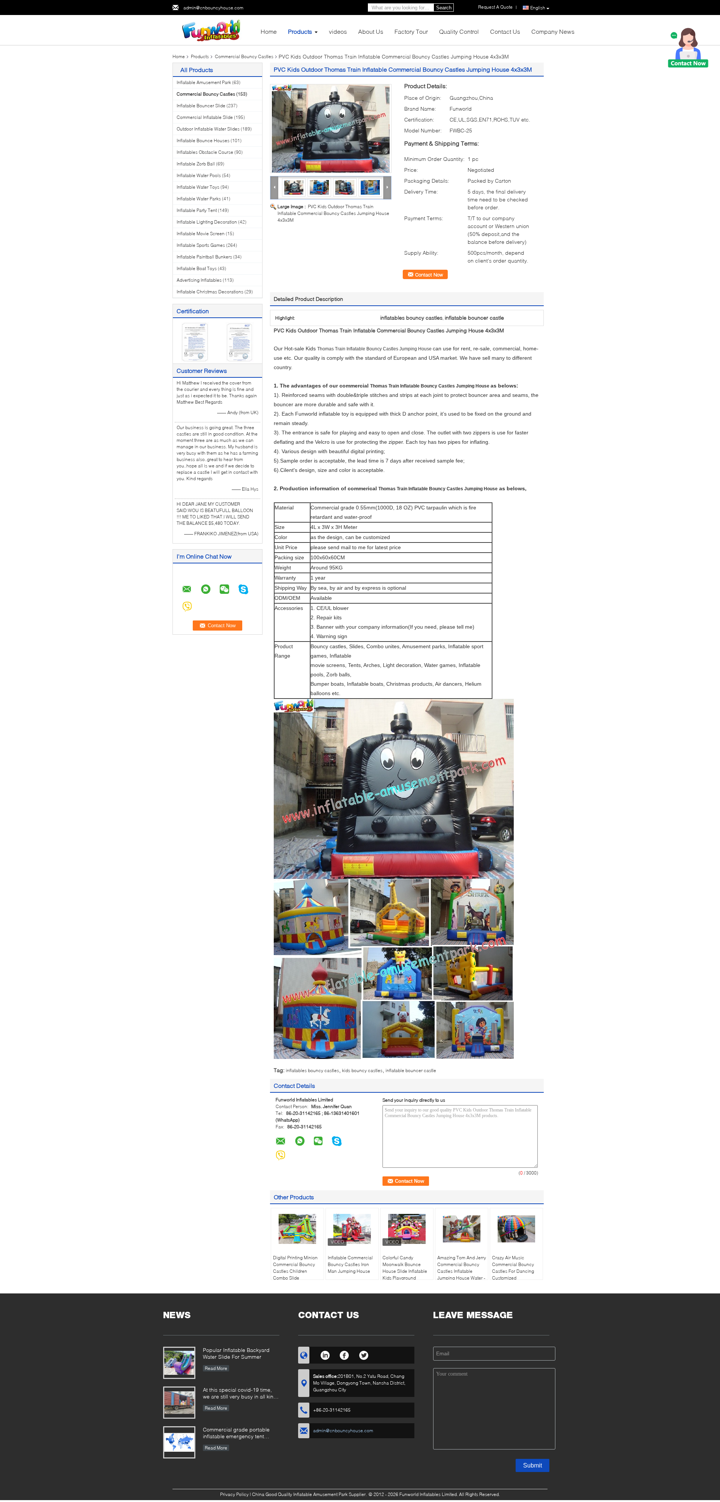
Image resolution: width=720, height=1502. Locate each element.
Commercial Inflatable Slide (205, 117)
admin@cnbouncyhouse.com (213, 8)
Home (269, 31)
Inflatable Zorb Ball (196, 164)
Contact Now (429, 275)
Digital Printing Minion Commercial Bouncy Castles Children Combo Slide (295, 1268)
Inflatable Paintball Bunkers (204, 257)
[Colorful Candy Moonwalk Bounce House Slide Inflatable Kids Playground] (407, 1229)
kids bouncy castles (362, 1070)
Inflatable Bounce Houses (203, 140)
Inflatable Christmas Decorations (210, 291)
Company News (552, 31)
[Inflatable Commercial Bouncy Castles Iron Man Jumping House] (352, 1229)
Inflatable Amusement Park (204, 82)
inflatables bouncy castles (312, 1070)
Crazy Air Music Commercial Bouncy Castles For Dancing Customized (513, 1268)
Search (444, 8)
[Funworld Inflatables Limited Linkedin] (325, 1354)
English (537, 8)
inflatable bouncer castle (411, 1070)
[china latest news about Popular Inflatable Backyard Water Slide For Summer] (179, 1363)
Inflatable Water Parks (199, 198)
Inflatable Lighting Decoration (207, 222)
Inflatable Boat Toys (197, 268)
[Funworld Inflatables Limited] (213, 29)
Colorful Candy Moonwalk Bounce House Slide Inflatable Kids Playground (404, 1268)
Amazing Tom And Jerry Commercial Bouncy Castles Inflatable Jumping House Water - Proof (461, 1271)
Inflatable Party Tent (197, 210)
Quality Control (459, 31)
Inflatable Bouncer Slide (201, 105)
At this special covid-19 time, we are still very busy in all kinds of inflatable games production (241, 1393)
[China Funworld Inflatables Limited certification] (195, 341)
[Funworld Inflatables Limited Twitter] (364, 1354)
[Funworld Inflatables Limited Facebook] (344, 1354)
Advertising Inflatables (199, 280)
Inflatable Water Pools (199, 175)
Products (300, 31)
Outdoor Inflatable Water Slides (208, 129)
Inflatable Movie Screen (201, 233)
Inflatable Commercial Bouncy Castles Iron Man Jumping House (350, 1264)
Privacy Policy (234, 1494)
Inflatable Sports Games (201, 245)
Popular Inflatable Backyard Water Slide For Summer (236, 1353)
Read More (216, 1368)
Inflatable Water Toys (198, 187)
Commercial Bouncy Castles (244, 56)
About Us (370, 31)
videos (338, 31)
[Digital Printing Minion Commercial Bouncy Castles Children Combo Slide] (297, 1229)
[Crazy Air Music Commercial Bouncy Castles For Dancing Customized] (516, 1229)
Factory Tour (411, 31)
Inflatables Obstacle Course (205, 152)
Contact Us (505, 31)
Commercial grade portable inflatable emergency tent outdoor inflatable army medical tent (241, 1433)
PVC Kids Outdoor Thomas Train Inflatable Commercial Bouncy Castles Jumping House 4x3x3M (333, 213)
